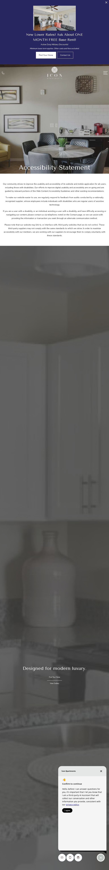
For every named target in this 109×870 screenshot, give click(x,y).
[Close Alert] (106, 3)
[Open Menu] (105, 72)
